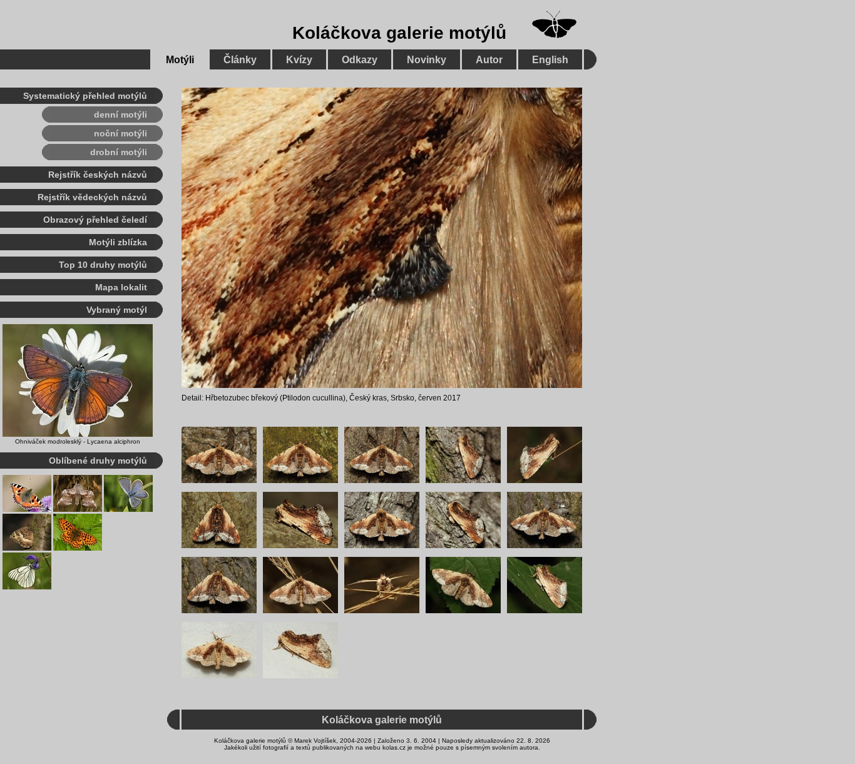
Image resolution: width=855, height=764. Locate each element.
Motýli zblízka (118, 242)
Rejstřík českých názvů (97, 175)
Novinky (426, 59)
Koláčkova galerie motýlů (399, 33)
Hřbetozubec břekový (241, 398)
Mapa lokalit (121, 287)
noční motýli (120, 133)
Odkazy (359, 59)
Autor (489, 59)
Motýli (180, 59)
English (550, 59)
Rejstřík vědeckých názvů (92, 197)
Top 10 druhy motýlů (103, 265)
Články (240, 59)
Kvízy (299, 59)
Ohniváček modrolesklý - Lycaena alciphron (77, 441)
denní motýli (120, 115)
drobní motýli (118, 152)
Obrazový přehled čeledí (95, 220)
